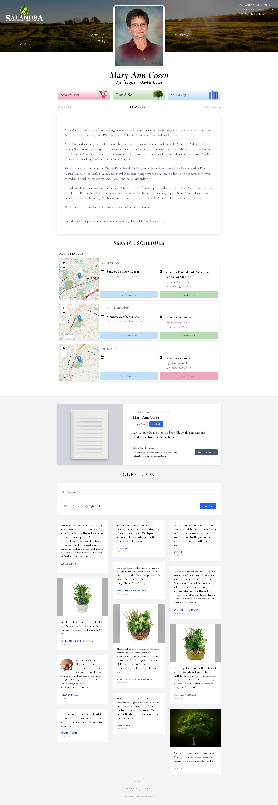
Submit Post (207, 506)
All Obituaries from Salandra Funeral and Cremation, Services (255, 9)
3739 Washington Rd (177, 322)
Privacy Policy (131, 791)
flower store (156, 221)
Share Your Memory (206, 452)
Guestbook (212, 106)
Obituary (64, 106)
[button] (79, 275)
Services (137, 106)
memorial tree (105, 221)
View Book (140, 424)
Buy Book (156, 424)
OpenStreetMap (142, 796)
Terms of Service (146, 791)
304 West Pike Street (177, 282)
